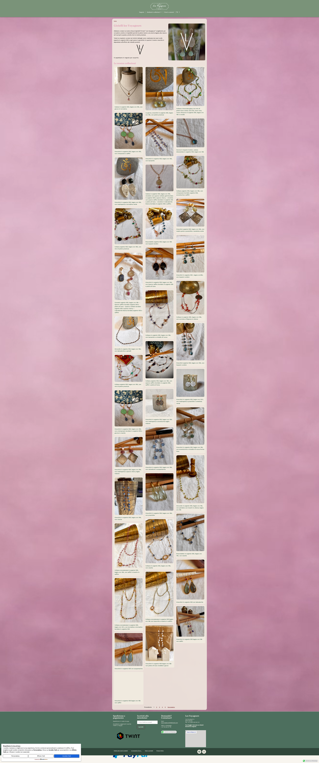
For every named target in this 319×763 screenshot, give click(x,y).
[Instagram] (204, 752)
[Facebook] (199, 752)
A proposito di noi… (136, 750)
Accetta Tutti (66, 756)
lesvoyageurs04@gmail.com (169, 723)
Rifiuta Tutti (41, 756)
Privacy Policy (160, 750)
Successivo (171, 707)
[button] (128, 736)
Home (115, 21)
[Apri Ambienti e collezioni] (161, 12)
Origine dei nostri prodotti (121, 750)
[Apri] (179, 12)
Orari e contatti (149, 750)
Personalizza (15, 756)
